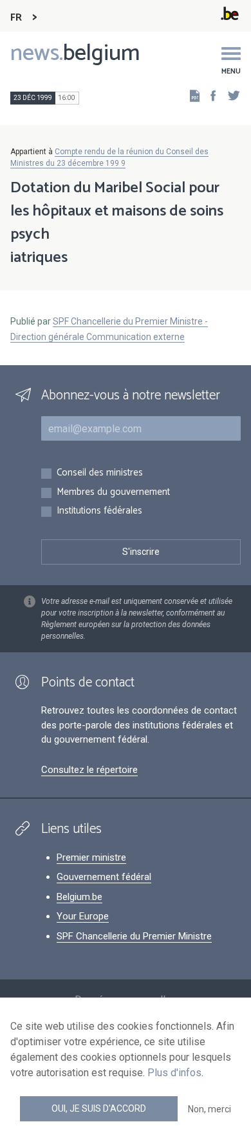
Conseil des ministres (100, 473)
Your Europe (83, 916)
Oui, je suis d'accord (98, 1108)
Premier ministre (91, 857)
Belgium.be (79, 897)
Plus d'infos (174, 1073)
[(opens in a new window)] (209, 95)
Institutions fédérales (99, 511)
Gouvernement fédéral (104, 877)
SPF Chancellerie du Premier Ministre (134, 936)
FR (16, 17)
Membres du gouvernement (113, 492)
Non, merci (209, 1109)
